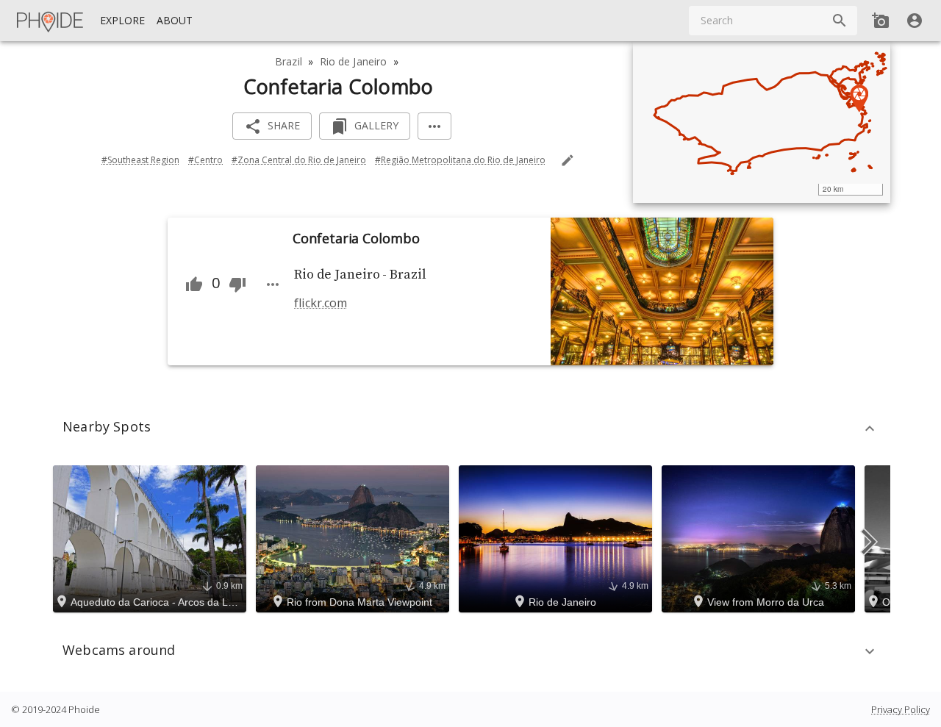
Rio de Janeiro (353, 61)
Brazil (288, 61)
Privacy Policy (900, 709)
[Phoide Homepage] (50, 20)
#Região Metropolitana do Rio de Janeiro (460, 160)
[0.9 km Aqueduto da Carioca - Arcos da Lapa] (152, 537)
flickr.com (320, 303)
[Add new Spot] (880, 20)
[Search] (839, 20)
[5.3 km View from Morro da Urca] (760, 537)
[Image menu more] (272, 284)
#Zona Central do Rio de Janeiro (299, 160)
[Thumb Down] (237, 284)
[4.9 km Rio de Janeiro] (557, 537)
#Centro (205, 160)
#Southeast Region (140, 160)
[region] (761, 122)
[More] (434, 126)
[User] (914, 20)
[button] (470, 428)
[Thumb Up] (194, 284)
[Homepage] (50, 20)
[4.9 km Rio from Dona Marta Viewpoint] (355, 537)
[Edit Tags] (567, 160)
